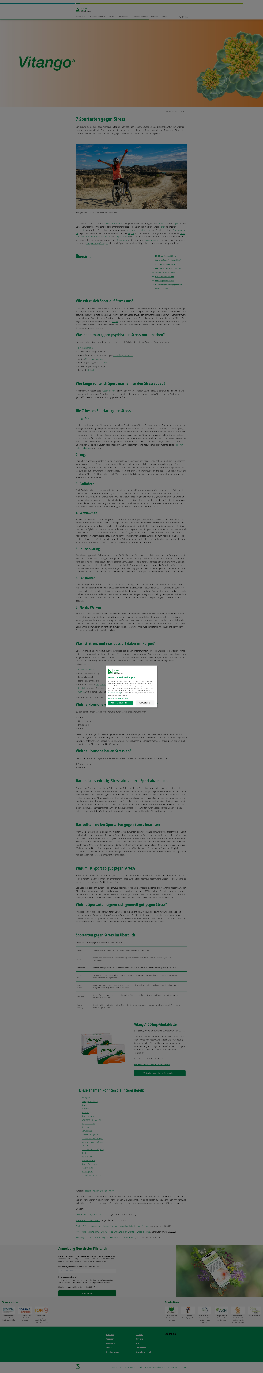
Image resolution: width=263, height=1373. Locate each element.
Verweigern (145, 703)
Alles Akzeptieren (120, 703)
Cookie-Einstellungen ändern (118, 698)
